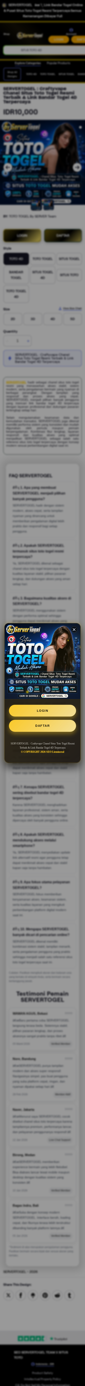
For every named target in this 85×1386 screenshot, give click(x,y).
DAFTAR (42, 725)
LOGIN (42, 710)
